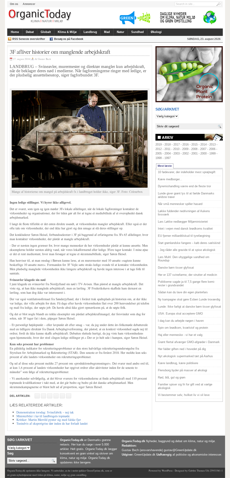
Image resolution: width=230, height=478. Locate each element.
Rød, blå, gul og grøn (171, 377)
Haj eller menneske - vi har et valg (180, 335)
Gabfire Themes (196, 470)
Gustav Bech (44, 59)
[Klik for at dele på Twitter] (56, 395)
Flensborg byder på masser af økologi (182, 370)
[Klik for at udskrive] (43, 395)
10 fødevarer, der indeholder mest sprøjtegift (186, 172)
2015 (194, 144)
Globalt (46, 32)
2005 (158, 153)
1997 (167, 158)
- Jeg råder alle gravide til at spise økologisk (186, 250)
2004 (167, 153)
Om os (14, 4)
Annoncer (29, 4)
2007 (203, 149)
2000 (203, 153)
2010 (176, 149)
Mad (107, 32)
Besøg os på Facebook (68, 39)
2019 (158, 144)
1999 (212, 153)
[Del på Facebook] (37, 395)
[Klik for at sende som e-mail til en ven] (49, 395)
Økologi (156, 32)
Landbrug (90, 32)
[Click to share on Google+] (62, 395)
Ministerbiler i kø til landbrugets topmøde (43, 416)
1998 (158, 158)
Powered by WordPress (160, 470)
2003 (176, 153)
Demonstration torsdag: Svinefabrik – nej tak (45, 412)
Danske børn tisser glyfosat (176, 267)
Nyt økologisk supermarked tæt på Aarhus (185, 356)
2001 (194, 153)
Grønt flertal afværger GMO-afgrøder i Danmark (189, 342)
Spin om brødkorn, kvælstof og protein (183, 327)
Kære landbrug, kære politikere (178, 363)
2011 (167, 149)
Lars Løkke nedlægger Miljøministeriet (183, 221)
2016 (185, 144)
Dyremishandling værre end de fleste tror (184, 186)
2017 (176, 144)
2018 (167, 144)
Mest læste (165, 165)
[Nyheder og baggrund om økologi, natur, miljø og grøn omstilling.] (40, 16)
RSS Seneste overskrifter (28, 39)
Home (15, 32)
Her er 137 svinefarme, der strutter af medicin (187, 274)
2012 (158, 149)
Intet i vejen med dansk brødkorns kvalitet (185, 228)
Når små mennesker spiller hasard (180, 204)
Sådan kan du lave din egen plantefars (183, 292)
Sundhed (137, 32)
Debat (30, 32)
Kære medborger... (170, 179)
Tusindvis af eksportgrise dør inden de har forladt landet (52, 423)
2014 (203, 144)
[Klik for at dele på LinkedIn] (68, 395)
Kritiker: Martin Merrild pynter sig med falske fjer (48, 419)
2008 (194, 149)
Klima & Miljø (67, 32)
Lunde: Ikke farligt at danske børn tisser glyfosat (189, 306)
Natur (120, 32)
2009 (185, 149)
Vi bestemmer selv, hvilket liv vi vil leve (184, 395)
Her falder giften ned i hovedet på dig (182, 349)
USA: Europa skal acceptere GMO (180, 313)
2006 (212, 149)
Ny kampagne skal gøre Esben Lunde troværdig (189, 299)
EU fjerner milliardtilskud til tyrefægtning (184, 235)
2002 (185, 153)
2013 (212, 144)
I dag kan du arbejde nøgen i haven (181, 320)
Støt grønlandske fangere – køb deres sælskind (189, 243)
